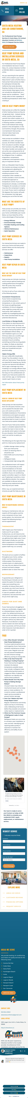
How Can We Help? (8, 857)
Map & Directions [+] (7, 1028)
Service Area (8, 993)
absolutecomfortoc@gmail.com (11, 1015)
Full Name (6, 838)
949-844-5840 (5, 1012)
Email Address (7, 844)
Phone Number (7, 851)
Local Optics (16, 805)
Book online (9, 47)
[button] (23, 3)
